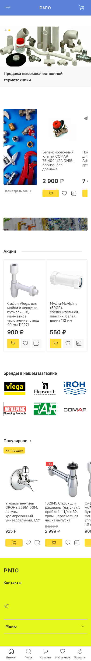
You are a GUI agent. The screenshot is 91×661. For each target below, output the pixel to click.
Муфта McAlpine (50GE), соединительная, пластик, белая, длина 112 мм (64, 312)
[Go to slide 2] (9, 30)
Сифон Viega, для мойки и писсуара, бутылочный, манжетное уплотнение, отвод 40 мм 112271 (23, 314)
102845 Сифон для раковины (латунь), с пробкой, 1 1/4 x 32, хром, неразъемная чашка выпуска (62, 511)
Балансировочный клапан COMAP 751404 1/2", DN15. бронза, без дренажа (58, 160)
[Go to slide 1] (6, 30)
